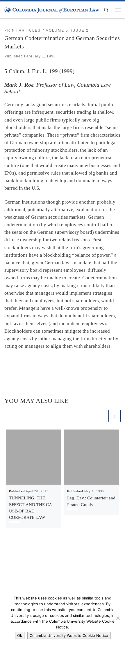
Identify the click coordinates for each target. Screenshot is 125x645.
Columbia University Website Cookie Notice (69, 635)
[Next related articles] (114, 416)
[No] (118, 618)
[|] (51, 9)
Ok (19, 635)
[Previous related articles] (101, 416)
